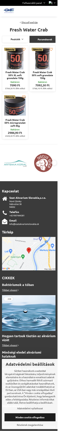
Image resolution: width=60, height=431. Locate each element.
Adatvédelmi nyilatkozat (30, 408)
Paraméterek (44, 39)
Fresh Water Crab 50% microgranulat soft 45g (15, 122)
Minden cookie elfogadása (30, 417)
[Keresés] (38, 11)
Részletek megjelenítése (30, 424)
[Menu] (54, 11)
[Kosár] (46, 11)
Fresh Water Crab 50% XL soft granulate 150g (15, 75)
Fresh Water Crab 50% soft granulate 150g (42, 75)
